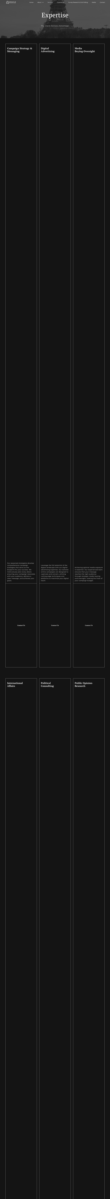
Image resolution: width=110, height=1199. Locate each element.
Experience (60, 2)
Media (94, 2)
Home (31, 2)
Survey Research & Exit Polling (78, 2)
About (39, 2)
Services (50, 2)
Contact (102, 2)
